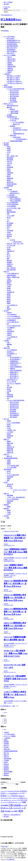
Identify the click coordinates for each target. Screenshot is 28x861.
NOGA (2, 798)
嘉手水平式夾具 (14, 90)
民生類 (5, 482)
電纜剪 (9, 303)
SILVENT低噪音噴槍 (12, 499)
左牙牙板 (12, 240)
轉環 (8, 518)
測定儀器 (7, 811)
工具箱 (9, 512)
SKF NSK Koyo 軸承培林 (13, 383)
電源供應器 (10, 396)
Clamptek (10, 791)
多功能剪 (9, 284)
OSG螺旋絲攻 (14, 191)
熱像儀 (9, 434)
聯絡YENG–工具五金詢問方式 (12, 814)
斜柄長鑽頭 (10, 230)
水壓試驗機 (10, 172)
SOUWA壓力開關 (11, 467)
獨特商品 (9, 486)
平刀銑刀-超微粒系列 (12, 204)
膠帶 (8, 480)
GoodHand (13, 793)
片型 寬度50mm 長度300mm (14, 81)
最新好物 (6, 773)
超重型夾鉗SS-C (14, 372)
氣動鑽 (9, 503)
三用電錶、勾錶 (11, 430)
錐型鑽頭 (9, 225)
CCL (5, 791)
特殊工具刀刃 (10, 53)
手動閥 (9, 460)
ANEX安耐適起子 (12, 314)
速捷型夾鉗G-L (14, 374)
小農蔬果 (6, 732)
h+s (18, 793)
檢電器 (9, 421)
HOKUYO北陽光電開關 (13, 422)
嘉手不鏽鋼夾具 (14, 415)
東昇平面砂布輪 (11, 269)
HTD (23, 793)
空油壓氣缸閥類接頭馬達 (10, 458)
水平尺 (9, 152)
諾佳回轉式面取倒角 (12, 46)
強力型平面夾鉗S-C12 (16, 357)
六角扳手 (9, 329)
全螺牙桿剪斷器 (11, 275)
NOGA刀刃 (8, 798)
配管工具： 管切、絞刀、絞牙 (15, 243)
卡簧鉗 (9, 279)
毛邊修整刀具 (10, 251)
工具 (10, 808)
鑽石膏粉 (9, 260)
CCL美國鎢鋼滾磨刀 (12, 197)
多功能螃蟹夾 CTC (12, 353)
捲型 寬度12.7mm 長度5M (14, 75)
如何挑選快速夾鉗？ (21, 139)
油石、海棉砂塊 (11, 268)
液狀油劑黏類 (7, 469)
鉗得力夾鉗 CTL (14, 378)
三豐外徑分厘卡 (11, 59)
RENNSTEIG (14, 800)
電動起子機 (10, 450)
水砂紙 (9, 232)
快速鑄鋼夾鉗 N (14, 361)
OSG (21, 798)
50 (4, 720)
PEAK (25, 798)
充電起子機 (10, 452)
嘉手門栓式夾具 (14, 96)
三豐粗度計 (10, 68)
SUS (25, 800)
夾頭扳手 (9, 312)
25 (4, 719)
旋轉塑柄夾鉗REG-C (15, 363)
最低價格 (3, 782)
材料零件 (6, 516)
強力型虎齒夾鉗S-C (15, 359)
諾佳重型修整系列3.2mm (13, 40)
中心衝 (9, 247)
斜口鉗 (9, 290)
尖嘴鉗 (9, 286)
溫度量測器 (10, 167)
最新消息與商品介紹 (12, 105)
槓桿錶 (9, 171)
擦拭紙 (9, 249)
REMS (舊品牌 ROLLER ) (6, 800)
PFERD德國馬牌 (11, 206)
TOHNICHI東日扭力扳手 (13, 325)
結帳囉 (5, 8)
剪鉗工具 (6, 271)
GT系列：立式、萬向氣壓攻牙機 (16, 497)
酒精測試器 (10, 178)
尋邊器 (9, 148)
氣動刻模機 (10, 495)
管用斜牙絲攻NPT (15, 193)
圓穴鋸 (9, 217)
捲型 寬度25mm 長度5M (13, 77)
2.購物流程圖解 (14, 113)
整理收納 (6, 508)
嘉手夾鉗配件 (13, 102)
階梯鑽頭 (9, 262)
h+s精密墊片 (7, 74)
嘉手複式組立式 (14, 413)
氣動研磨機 (10, 501)
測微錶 (12, 811)
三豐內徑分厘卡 (11, 61)
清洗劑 (9, 471)
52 (4, 721)
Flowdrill (7, 793)
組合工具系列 (10, 38)
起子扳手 (6, 311)
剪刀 (8, 228)
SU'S (22, 800)
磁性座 (9, 389)
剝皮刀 (9, 227)
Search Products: (8, 10)
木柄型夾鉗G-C (14, 365)
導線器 (9, 506)
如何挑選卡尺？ (17, 128)
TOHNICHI (10, 802)
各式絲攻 (9, 234)
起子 (8, 324)
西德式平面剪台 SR (12, 380)
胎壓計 (9, 169)
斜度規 (9, 150)
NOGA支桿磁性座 (12, 350)
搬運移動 (9, 344)
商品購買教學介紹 (12, 117)
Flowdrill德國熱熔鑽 (12, 202)
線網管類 (6, 505)
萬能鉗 (9, 309)
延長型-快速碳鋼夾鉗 (16, 370)
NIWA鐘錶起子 (11, 327)
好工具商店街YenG (11, 19)
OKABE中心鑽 (11, 245)
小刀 (8, 219)
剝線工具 (23, 805)
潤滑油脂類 (10, 477)
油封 (8, 398)
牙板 (8, 238)
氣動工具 (6, 493)
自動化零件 (13, 135)
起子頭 (9, 338)
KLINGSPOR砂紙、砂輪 (13, 208)
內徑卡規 (9, 161)
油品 (8, 253)
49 (4, 729)
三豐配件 (9, 72)
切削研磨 (6, 187)
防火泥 (9, 473)
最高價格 (23, 782)
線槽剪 (9, 294)
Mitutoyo (21, 796)
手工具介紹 (13, 120)
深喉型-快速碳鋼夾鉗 (16, 366)
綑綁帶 (9, 510)
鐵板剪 (9, 301)
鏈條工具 (9, 456)
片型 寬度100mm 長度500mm (14, 83)
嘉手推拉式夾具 (14, 94)
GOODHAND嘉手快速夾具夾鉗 (15, 89)
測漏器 (9, 174)
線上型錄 (6, 4)
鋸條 (8, 258)
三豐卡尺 (9, 57)
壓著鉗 (9, 283)
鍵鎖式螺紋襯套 (11, 212)
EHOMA (16, 791)
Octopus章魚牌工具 (12, 305)
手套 (8, 346)
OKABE (17, 798)
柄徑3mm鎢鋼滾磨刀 (15, 199)
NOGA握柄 (13, 798)
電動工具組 (10, 443)
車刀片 (9, 255)
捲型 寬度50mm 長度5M (13, 79)
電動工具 (6, 439)
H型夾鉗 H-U (10, 352)
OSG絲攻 (9, 189)
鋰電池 (9, 426)
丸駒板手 (9, 333)
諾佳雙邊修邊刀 (11, 49)
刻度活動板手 (10, 331)
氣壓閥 (9, 462)
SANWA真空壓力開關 (13, 465)
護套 (8, 214)
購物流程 (9, 107)
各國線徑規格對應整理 (16, 141)
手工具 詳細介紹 (14, 118)
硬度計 (9, 176)
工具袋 (9, 514)
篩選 (17, 784)
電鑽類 (9, 445)
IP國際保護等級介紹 (18, 133)
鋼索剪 (9, 297)
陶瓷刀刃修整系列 (12, 51)
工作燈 (9, 428)
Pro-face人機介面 (11, 381)
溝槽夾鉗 (12, 368)
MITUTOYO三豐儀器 (9, 55)
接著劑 (9, 478)
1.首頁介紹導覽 (14, 111)
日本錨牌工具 (10, 292)
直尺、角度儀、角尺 (12, 156)
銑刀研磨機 (10, 223)
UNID (16, 802)
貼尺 (8, 154)
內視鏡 (9, 437)
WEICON (19, 802)
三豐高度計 (10, 64)
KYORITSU (9, 795)
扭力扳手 (18, 808)
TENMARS (5, 802)
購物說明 (12, 109)
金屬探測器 (10, 186)
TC (1, 802)
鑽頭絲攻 (9, 236)
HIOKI (20, 793)
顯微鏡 (9, 180)
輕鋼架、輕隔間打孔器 (13, 277)
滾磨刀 (16, 811)
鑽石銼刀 (9, 210)
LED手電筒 (10, 432)
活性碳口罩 (10, 484)
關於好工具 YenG (8, 103)
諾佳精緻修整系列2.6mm (13, 42)
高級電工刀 (10, 264)
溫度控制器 (10, 435)
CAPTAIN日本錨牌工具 (13, 316)
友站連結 (9, 115)
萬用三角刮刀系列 (12, 47)
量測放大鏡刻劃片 (12, 184)
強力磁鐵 (9, 387)
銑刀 (8, 221)
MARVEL (14, 796)
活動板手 (9, 335)
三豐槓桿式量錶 (11, 66)
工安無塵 (6, 340)
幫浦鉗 (9, 288)
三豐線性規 (10, 70)
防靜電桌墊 (10, 394)
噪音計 (9, 146)
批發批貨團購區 (8, 87)
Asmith (2, 791)
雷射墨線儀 (10, 158)
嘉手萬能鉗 (13, 100)
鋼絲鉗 (9, 299)
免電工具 (6, 454)
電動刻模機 (10, 449)
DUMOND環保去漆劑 (13, 475)
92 (4, 723)
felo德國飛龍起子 (11, 320)
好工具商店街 (10, 859)
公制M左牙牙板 (17, 241)
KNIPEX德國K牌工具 (13, 273)
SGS (18, 800)
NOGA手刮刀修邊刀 (9, 36)
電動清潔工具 (10, 447)
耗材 (21, 811)
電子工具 (6, 419)
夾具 (8, 385)
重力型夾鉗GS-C (14, 376)
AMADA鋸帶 (10, 215)
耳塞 (8, 342)
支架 (23, 808)
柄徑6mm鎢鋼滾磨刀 (15, 200)
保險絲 (9, 424)
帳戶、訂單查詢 (8, 2)
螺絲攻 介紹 (16, 124)
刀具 (10, 805)
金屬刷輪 (9, 266)
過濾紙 (5, 85)
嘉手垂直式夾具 (14, 92)
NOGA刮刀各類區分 (18, 122)
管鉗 (8, 307)
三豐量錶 (9, 62)
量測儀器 (12, 126)
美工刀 (9, 256)
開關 (8, 393)
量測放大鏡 (10, 182)
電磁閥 (9, 463)
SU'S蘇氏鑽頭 (10, 195)
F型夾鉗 (9, 355)
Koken (3, 795)
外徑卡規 (9, 163)
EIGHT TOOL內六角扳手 (14, 318)
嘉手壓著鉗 (13, 98)
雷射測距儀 (10, 159)
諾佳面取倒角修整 (12, 44)
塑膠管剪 (9, 281)
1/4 (4, 712)
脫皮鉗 (9, 296)
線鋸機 (9, 441)
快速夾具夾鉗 (17, 137)
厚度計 (9, 165)
